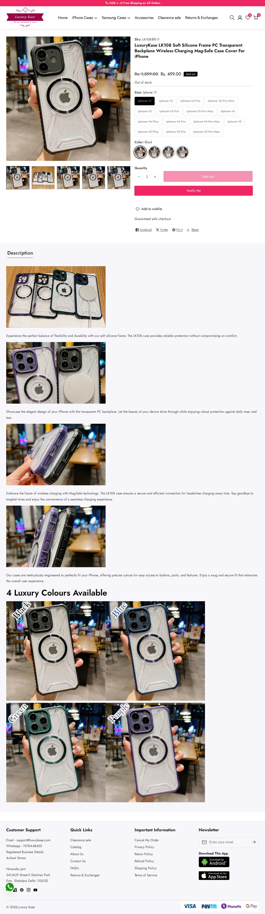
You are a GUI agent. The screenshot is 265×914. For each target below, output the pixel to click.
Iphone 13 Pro (169, 112)
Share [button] (195, 230)
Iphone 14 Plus (148, 122)
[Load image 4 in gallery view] (93, 177)
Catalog (75, 847)
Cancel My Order (147, 840)
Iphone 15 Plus (148, 132)
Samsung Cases (114, 17)
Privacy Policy (144, 847)
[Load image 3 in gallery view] (68, 177)
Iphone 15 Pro (176, 132)
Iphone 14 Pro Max (206, 122)
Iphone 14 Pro (176, 122)
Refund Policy (144, 861)
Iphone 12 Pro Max (221, 101)
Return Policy (144, 854)
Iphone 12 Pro (190, 101)
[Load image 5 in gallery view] (118, 177)
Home (62, 17)
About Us (76, 854)
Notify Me (194, 190)
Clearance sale (169, 17)
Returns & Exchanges (201, 17)
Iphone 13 (146, 112)
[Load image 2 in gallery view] (43, 177)
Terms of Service (146, 875)
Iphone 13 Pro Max (200, 112)
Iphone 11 (146, 101)
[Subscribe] (254, 842)
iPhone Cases (82, 17)
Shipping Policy (146, 868)
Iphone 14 (229, 112)
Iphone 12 (167, 101)
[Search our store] (233, 18)
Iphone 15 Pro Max (206, 132)
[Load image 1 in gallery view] (17, 177)
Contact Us (78, 861)
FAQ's (74, 868)
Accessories (144, 17)
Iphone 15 (236, 122)
